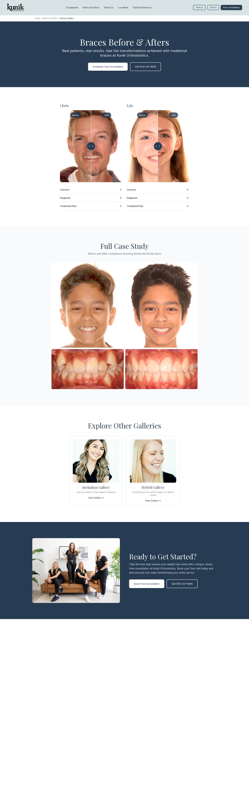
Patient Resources (142, 7)
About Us (108, 7)
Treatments (72, 7)
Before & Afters (91, 7)
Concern (64, 189)
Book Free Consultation (147, 583)
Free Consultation (231, 7)
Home (37, 18)
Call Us (213, 7)
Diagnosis (65, 197)
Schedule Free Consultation (108, 66)
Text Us (199, 7)
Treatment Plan (68, 206)
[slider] (91, 146)
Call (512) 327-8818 (145, 66)
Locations (123, 7)
